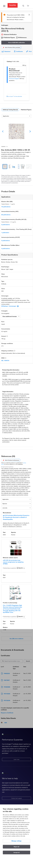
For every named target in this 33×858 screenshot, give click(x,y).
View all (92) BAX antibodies (16, 42)
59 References (22, 37)
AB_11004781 (5, 360)
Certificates (19, 51)
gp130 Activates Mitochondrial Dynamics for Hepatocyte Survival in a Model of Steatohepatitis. (16, 517)
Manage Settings (16, 841)
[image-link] (16, 131)
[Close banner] (29, 15)
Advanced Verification (10, 34)
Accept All (17, 852)
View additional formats (10, 316)
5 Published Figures (9, 37)
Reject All (16, 846)
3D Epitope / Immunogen (8, 306)
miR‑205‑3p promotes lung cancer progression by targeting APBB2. (13, 562)
